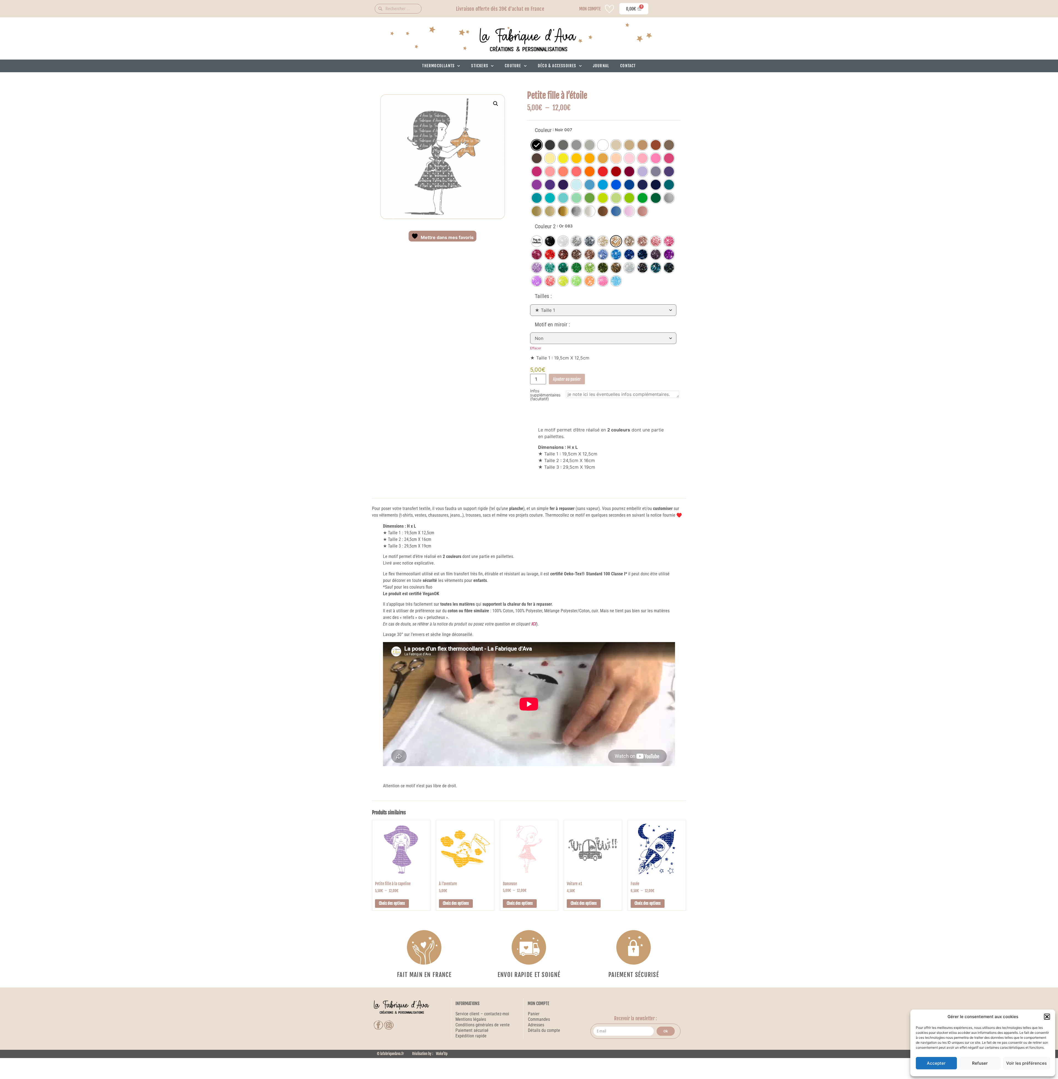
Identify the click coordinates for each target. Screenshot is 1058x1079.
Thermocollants (438, 65)
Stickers (479, 65)
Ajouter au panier (567, 379)
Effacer (535, 348)
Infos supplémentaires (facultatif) (545, 395)
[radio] (536, 145)
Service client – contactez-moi (482, 1013)
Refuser (980, 1063)
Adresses (536, 1024)
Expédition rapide (471, 1035)
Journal (601, 65)
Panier (533, 1013)
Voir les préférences (1026, 1063)
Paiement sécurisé (472, 1030)
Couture (513, 65)
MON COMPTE (590, 9)
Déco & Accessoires (557, 65)
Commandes (539, 1019)
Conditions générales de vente (482, 1024)
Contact (628, 65)
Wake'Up (441, 1053)
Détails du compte (544, 1030)
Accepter (936, 1063)
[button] (1047, 1016)
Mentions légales (470, 1019)
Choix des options (392, 903)
